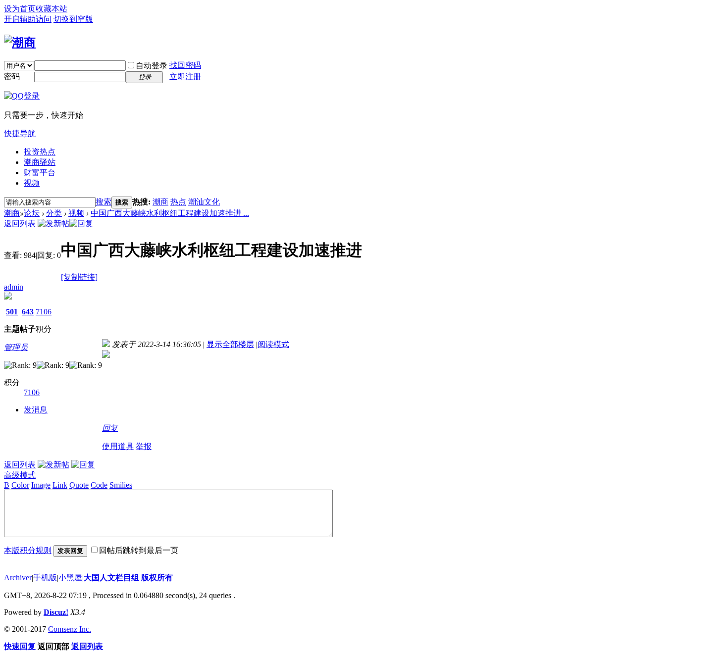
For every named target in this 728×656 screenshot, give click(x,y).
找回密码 (185, 65)
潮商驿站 (39, 162)
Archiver (18, 577)
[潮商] (20, 42)
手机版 (45, 577)
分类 (54, 213)
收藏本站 (51, 8)
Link (59, 485)
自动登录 (151, 65)
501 (12, 311)
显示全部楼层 (230, 344)
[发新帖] (53, 223)
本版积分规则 (28, 550)
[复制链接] (79, 277)
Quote (79, 485)
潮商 (160, 202)
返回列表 (20, 223)
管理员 (16, 347)
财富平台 (39, 172)
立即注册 (185, 76)
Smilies (120, 485)
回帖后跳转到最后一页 (138, 550)
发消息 (36, 409)
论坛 (32, 213)
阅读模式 (273, 344)
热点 (178, 202)
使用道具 (118, 446)
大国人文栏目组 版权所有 (128, 577)
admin (13, 287)
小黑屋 (70, 577)
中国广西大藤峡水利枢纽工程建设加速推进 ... (170, 213)
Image (41, 485)
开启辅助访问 (28, 19)
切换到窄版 (73, 19)
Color (20, 485)
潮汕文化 (204, 202)
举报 (144, 446)
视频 (32, 183)
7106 (44, 311)
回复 (110, 428)
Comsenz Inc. (69, 629)
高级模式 (20, 475)
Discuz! (56, 612)
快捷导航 (20, 133)
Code (99, 485)
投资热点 (39, 152)
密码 (12, 76)
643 (28, 311)
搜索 (103, 202)
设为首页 (20, 8)
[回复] (81, 223)
